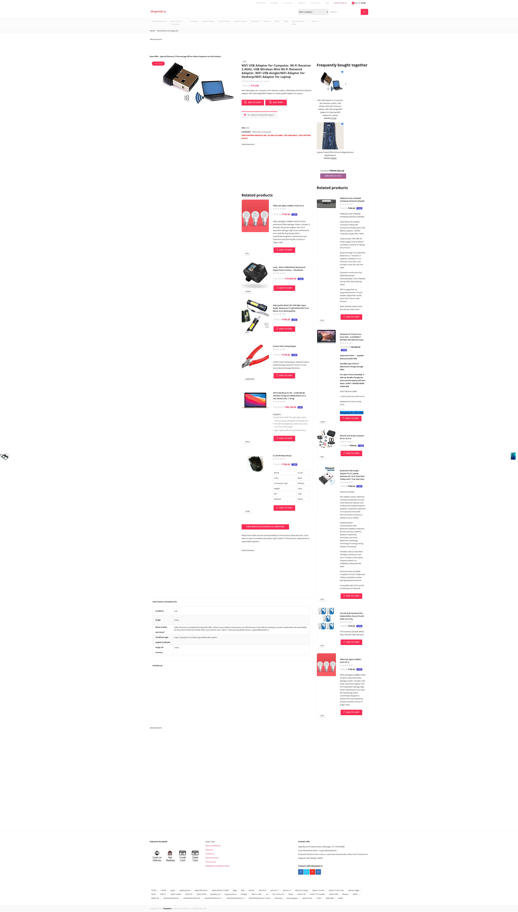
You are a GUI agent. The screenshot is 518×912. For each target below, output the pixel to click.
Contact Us (209, 853)
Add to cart (254, 102)
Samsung (278, 898)
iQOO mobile (176, 894)
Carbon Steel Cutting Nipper (284, 346)
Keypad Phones (208, 21)
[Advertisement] (199, 47)
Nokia (290, 894)
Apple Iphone (184, 890)
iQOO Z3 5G (201, 894)
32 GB (153, 890)
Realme (345, 894)
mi (267, 894)
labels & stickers (240, 21)
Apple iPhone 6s (201, 890)
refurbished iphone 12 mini (259, 898)
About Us (209, 849)
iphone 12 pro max (336, 890)
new (175, 611)
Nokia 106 (301, 894)
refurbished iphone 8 (191, 898)
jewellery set (215, 894)
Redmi (355, 894)
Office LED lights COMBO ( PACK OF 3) (288, 205)
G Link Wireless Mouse (282, 455)
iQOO (153, 894)
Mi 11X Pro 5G (278, 894)
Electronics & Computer (176, 22)
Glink (247, 511)
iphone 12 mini (318, 890)
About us (315, 21)
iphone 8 (262, 890)
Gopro (248, 291)
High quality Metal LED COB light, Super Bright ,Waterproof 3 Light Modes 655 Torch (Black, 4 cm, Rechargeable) (291, 308)
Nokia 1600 (333, 894)
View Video (159, 63)
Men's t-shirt (257, 894)
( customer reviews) (261, 81)
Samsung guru (292, 898)
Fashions (267, 21)
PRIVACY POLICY (212, 858)
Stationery (255, 21)
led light (244, 894)
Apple (247, 442)
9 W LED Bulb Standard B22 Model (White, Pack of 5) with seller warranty (352, 616)
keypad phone (230, 894)
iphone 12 (287, 890)
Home (152, 30)
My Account (260, 3)
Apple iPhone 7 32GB (220, 890)
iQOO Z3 (188, 894)
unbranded (249, 379)
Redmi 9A (155, 898)
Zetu (244, 61)
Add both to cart (333, 175)
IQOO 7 (163, 894)
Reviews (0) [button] (157, 665)
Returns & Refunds (212, 845)
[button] (359, 3)
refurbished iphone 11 (213, 898)
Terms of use (315, 3)
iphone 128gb (353, 890)
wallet (340, 898)
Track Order (288, 3)
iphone (251, 890)
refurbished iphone (171, 898)
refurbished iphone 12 (235, 898)
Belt (242, 890)
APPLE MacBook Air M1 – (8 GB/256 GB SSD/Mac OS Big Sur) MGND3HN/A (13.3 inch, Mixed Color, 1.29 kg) (289, 396)
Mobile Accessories (159, 21)
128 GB (163, 890)
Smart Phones (224, 21)
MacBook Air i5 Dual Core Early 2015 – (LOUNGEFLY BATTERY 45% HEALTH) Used (351, 337)
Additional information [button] (165, 602)
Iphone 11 (274, 890)
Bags (286, 21)
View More (265, 526)
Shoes (277, 21)
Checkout (301, 3)
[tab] (231, 602)
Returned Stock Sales (298, 22)
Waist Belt (330, 898)
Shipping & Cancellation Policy (217, 866)
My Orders (274, 3)
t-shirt (318, 898)
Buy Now (278, 102)
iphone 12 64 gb (301, 890)
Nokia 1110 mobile (317, 894)
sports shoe (307, 898)
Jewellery (194, 21)
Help (327, 3)
